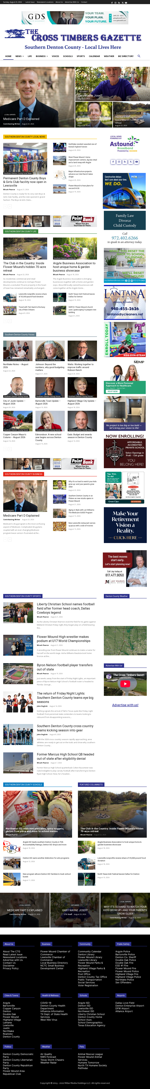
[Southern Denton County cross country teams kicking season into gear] (18, 734)
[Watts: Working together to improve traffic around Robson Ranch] (82, 351)
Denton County (11, 1036)
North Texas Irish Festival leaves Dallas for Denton (118, 874)
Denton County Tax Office (92, 976)
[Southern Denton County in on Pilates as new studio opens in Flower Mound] (59, 499)
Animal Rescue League (90, 1054)
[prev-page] (5, 206)
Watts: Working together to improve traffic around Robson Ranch (81, 367)
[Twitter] (122, 2)
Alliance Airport (124, 1011)
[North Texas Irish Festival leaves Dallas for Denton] (59, 297)
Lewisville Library (87, 959)
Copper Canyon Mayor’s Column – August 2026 (14, 436)
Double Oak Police (125, 959)
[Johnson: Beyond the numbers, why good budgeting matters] (50, 351)
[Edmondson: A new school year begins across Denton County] (50, 421)
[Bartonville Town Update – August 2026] (50, 387)
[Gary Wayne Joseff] (112, 84)
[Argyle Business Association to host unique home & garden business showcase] (75, 249)
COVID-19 (45, 1002)
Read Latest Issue (12, 954)
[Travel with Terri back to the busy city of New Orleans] (9, 310)
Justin (6, 1028)
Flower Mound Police (127, 971)
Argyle (6, 1002)
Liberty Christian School (91, 1014)
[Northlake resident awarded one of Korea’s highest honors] (59, 147)
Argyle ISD (84, 1002)
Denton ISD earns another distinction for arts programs (46, 858)
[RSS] (119, 2)
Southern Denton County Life (128, 113)
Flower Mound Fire (125, 968)
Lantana (7, 1022)
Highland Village (12, 1019)
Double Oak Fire (124, 962)
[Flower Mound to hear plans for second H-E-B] (59, 189)
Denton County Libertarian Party (18, 1061)
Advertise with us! (125, 705)
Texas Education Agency (91, 1025)
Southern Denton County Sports (23, 596)
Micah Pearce (9, 189)
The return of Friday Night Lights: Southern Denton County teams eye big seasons (65, 698)
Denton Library (86, 954)
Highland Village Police (128, 976)
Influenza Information (52, 1011)
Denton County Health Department (52, 1007)
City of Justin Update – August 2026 (14, 402)
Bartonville (9, 1005)
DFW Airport (122, 1008)
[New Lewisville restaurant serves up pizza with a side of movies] (59, 526)
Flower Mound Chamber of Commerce (55, 953)
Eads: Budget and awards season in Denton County (80, 436)
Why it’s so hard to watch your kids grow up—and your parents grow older (83, 484)
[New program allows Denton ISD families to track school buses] (12, 879)
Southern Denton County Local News (25, 137)
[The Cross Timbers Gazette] (75, 38)
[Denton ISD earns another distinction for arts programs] (12, 863)
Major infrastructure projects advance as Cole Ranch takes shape (81, 174)
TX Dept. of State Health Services (54, 1015)
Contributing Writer (11, 519)
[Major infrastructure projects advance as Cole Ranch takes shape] (59, 174)
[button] (139, 56)
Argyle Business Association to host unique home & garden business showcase (74, 266)
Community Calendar (89, 951)
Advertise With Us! (114, 665)
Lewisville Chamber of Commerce (52, 958)
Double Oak (9, 1014)
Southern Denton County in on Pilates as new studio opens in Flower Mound (81, 498)
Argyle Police (122, 951)
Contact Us (9, 962)
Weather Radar (48, 1062)
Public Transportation (90, 979)
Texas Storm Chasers (52, 1059)
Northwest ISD (86, 1011)
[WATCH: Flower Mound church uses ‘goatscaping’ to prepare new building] (59, 310)
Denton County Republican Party (18, 1067)
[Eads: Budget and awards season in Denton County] (82, 421)
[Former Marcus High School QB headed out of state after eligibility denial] (18, 762)
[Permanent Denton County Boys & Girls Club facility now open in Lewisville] (25, 159)
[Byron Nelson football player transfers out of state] (18, 673)
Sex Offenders (123, 982)
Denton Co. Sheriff (125, 957)
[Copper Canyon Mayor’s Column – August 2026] (18, 421)
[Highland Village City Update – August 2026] (82, 387)
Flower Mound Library (90, 957)
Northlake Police (124, 979)
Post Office (84, 974)
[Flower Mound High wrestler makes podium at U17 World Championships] (18, 645)
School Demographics (90, 1022)
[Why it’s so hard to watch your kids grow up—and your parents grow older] (93, 115)
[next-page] (10, 206)
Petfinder (83, 1068)
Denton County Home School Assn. (90, 1018)
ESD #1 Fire (121, 965)
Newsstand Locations (15, 957)
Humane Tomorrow (88, 1062)
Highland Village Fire (126, 974)
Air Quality (46, 1054)
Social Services (86, 982)
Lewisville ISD (85, 1008)
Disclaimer (9, 965)
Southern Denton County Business (23, 474)
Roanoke (8, 1033)
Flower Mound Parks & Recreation (90, 964)
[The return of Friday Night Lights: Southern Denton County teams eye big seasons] (18, 701)
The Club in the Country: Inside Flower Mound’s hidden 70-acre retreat (24, 266)
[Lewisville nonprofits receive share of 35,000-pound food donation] (9, 297)
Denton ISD (84, 1005)
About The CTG (11, 951)
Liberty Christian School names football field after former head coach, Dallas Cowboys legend (66, 608)
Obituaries (83, 91)
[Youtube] (126, 2)
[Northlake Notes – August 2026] (18, 351)
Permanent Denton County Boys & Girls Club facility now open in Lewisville (24, 181)
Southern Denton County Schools (23, 784)
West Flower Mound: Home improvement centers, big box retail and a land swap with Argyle (83, 160)
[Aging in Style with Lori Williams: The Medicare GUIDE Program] (59, 513)
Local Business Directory (54, 962)
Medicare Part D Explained (21, 515)
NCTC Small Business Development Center (52, 967)
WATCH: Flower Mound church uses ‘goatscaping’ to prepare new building (82, 309)
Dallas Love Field (124, 1002)
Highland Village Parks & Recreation (91, 970)
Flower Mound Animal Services (90, 1058)
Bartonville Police (125, 954)
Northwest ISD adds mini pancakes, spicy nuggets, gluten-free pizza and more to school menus (35, 830)
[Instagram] (115, 2)
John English (42, 706)
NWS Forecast (48, 1056)
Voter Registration (88, 985)
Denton (7, 1011)
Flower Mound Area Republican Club (14, 1072)
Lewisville (8, 1025)
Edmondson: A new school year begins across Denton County (48, 437)
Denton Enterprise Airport (129, 1005)
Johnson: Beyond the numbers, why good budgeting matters (49, 367)
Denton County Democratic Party (18, 1055)
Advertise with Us (13, 959)
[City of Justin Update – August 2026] (18, 387)
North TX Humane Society (92, 1065)
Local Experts (9, 115)
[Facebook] (112, 2)
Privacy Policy (11, 968)
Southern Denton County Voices (19, 334)
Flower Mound (11, 1016)
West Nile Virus (48, 1019)
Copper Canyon (12, 1008)
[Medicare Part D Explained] (37, 97)
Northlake (8, 1031)
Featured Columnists (91, 784)
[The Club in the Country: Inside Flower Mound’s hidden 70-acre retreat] (131, 115)
